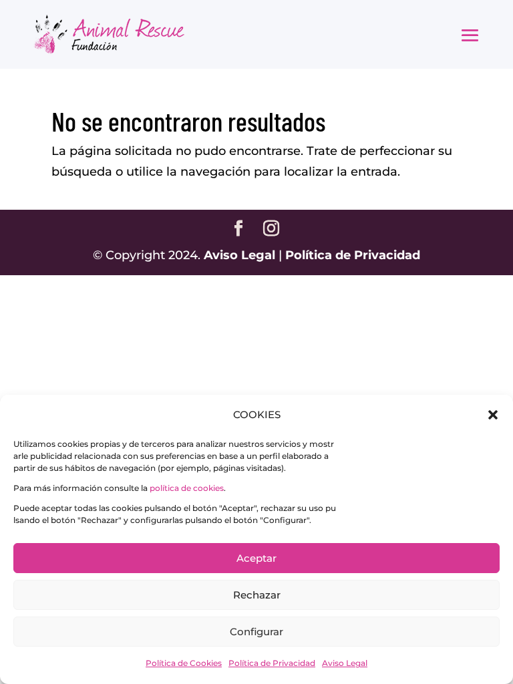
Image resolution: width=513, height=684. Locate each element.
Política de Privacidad (271, 663)
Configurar (256, 631)
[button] (493, 414)
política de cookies (187, 488)
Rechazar (257, 594)
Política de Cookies (184, 663)
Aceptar (256, 558)
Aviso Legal (344, 663)
